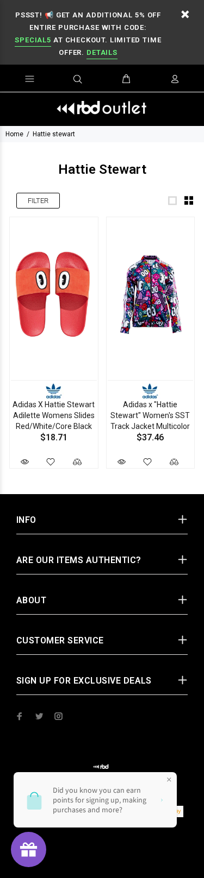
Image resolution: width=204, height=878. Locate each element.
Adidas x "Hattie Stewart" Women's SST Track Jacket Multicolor (150, 415)
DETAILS (101, 52)
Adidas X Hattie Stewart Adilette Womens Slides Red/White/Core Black (54, 415)
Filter (38, 201)
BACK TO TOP (102, 854)
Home (14, 134)
